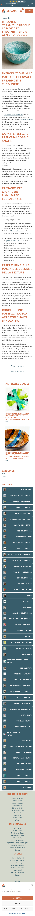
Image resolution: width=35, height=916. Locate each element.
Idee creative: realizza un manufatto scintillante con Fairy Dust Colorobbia (17, 455)
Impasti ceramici (17, 798)
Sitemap (17, 875)
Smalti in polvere (17, 803)
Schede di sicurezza (17, 845)
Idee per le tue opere (17, 863)
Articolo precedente (17, 366)
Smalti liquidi (17, 801)
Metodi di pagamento (17, 840)
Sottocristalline (18, 813)
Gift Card (17, 820)
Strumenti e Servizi (17, 858)
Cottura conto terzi (17, 868)
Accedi (17, 881)
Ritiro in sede (17, 830)
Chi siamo (17, 828)
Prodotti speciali (17, 818)
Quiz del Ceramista (17, 872)
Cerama (12, 10)
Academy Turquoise (26, 119)
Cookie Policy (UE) (17, 835)
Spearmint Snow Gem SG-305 (13, 115)
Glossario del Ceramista (17, 860)
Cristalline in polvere (17, 810)
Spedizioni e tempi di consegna (17, 843)
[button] (32, 885)
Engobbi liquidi (17, 805)
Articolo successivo (17, 371)
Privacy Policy (21, 913)
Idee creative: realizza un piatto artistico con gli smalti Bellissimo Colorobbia (17, 416)
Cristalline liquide (17, 808)
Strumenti (17, 815)
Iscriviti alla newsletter (17, 848)
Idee (6, 421)
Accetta (17, 898)
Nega (17, 903)
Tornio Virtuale (17, 870)
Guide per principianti (17, 865)
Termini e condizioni (17, 833)
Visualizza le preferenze (17, 909)
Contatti (17, 850)
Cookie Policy (12, 913)
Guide (4, 477)
